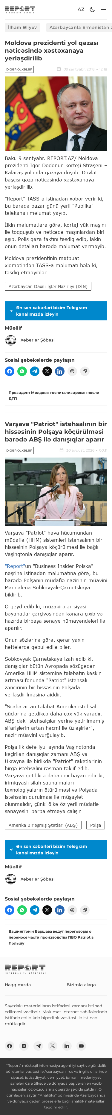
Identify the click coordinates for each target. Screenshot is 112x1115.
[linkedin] (60, 371)
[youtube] (81, 1046)
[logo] (20, 9)
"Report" (15, 566)
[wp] (22, 371)
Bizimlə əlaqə (81, 984)
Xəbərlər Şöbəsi (38, 340)
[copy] (85, 371)
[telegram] (34, 371)
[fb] (9, 371)
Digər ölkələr (19, 69)
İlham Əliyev (22, 27)
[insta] (24, 1046)
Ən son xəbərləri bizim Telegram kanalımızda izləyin (51, 311)
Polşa (95, 825)
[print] (72, 371)
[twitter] (47, 371)
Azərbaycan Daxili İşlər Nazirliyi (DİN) (48, 286)
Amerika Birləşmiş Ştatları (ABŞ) (43, 825)
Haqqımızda (18, 984)
